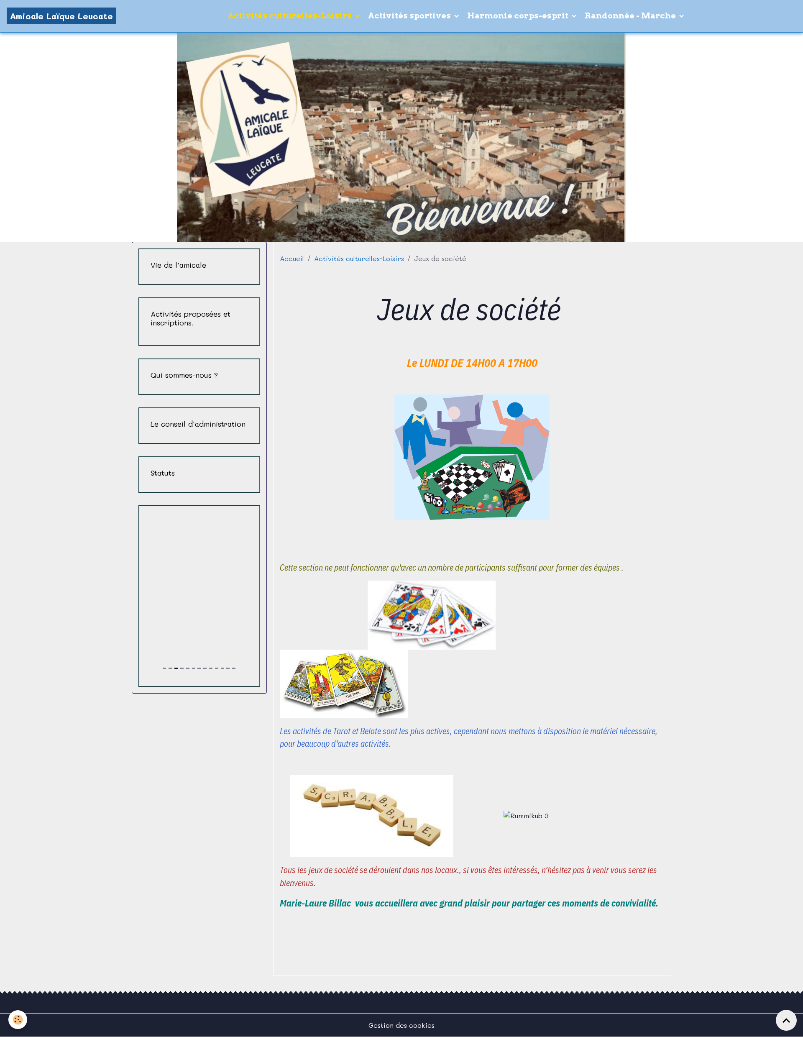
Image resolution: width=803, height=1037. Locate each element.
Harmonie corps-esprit (518, 15)
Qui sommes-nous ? (184, 375)
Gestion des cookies (401, 1025)
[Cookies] (17, 1019)
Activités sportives (410, 15)
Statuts (163, 473)
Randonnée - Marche (631, 15)
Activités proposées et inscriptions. (190, 318)
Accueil (292, 258)
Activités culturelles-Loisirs (290, 15)
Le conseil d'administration (198, 424)
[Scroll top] (786, 1020)
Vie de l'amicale (178, 265)
